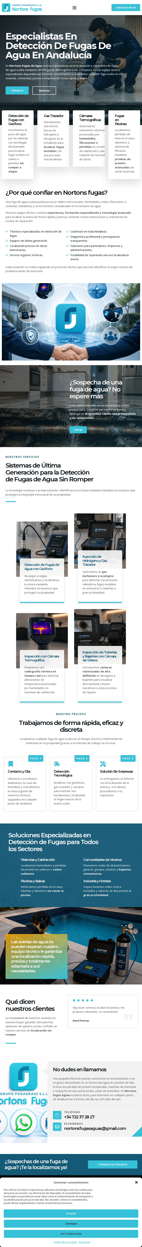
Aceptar (71, 1213)
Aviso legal (84, 1242)
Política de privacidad (65, 1242)
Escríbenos (73, 1123)
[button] (136, 1182)
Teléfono (72, 1112)
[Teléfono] (57, 1115)
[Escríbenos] (57, 1126)
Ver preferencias (71, 1233)
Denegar (71, 1223)
